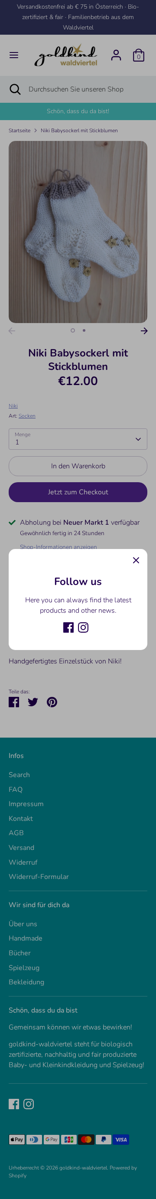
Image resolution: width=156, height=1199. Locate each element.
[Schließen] (136, 560)
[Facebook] (68, 627)
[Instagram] (83, 627)
